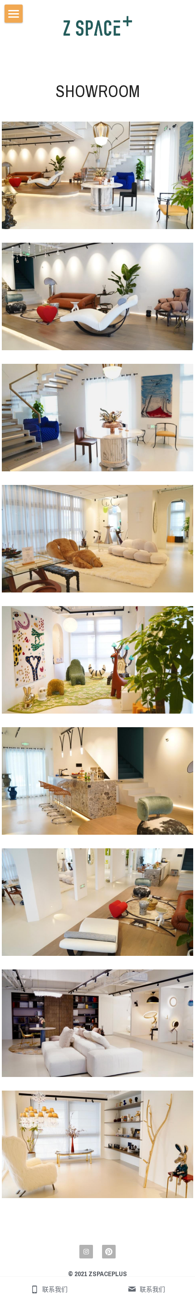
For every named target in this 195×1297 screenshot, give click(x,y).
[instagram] (86, 1251)
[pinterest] (109, 1251)
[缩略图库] (97, 175)
